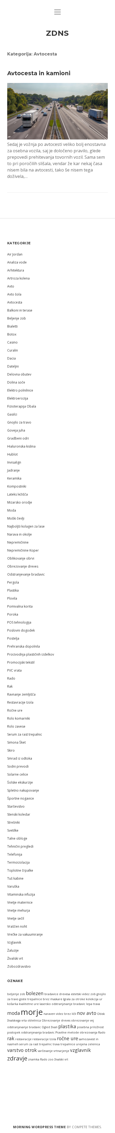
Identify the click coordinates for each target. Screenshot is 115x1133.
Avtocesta (14, 302)
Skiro (11, 750)
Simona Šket (16, 742)
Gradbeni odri (18, 438)
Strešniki (13, 822)
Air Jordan (14, 254)
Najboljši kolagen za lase (26, 526)
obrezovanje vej (82, 1020)
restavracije (23, 1039)
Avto (10, 286)
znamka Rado (37, 1059)
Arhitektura (15, 270)
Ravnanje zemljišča (21, 694)
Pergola (13, 582)
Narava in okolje (19, 534)
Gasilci (12, 414)
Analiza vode (17, 262)
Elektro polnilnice (20, 390)
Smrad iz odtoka (19, 758)
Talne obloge (17, 838)
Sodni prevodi (18, 766)
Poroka (12, 614)
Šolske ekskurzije (20, 782)
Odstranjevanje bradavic (26, 574)
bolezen (35, 993)
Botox (11, 334)
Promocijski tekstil (20, 662)
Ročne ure (14, 710)
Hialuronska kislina (21, 446)
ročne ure (67, 1038)
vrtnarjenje (61, 1051)
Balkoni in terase (19, 310)
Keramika (14, 478)
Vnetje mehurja (18, 910)
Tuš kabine (15, 878)
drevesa (64, 994)
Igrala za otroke (74, 999)
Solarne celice (17, 774)
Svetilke (12, 830)
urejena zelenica (88, 1044)
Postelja (13, 638)
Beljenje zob (16, 318)
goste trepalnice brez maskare (40, 999)
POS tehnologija (19, 622)
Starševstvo (16, 806)
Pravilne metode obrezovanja (76, 1032)
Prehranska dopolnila (23, 646)
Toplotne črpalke (20, 870)
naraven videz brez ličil (60, 1014)
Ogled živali (49, 1027)
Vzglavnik (14, 942)
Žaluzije (13, 950)
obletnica (34, 1020)
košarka (12, 1004)
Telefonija (14, 854)
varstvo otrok (22, 1050)
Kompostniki (16, 486)
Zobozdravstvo (19, 966)
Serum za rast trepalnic (24, 734)
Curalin (12, 350)
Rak (10, 686)
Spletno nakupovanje (23, 790)
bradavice (51, 994)
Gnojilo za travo (19, 422)
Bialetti (12, 326)
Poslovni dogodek (21, 630)
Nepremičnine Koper (23, 550)
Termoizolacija (18, 862)
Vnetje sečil (15, 918)
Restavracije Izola (20, 702)
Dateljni (13, 366)
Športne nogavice (20, 798)
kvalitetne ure (29, 1004)
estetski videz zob (83, 994)
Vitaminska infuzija (21, 894)
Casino (12, 342)
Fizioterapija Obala (21, 406)
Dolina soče (16, 382)
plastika (67, 1026)
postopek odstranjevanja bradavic (31, 1032)
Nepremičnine (18, 542)
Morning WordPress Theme (39, 1127)
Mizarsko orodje (19, 502)
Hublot (12, 454)
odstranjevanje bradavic (24, 1027)
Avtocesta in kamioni (38, 73)
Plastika (13, 590)
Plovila (12, 598)
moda (13, 1013)
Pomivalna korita (20, 606)
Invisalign (14, 462)
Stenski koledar (18, 814)
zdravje (17, 1058)
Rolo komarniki (18, 718)
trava (56, 1044)
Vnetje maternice (20, 902)
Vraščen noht (17, 926)
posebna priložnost (90, 1027)
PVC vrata (14, 670)
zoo (50, 1059)
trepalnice (67, 1044)
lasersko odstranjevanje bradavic (62, 1004)
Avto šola (14, 294)
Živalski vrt (15, 958)
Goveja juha (16, 430)
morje (32, 1012)
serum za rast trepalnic (35, 1044)
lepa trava (93, 1004)
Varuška (13, 886)
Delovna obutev (19, 374)
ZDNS (57, 33)
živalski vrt (61, 1059)
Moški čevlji (15, 518)
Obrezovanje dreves (22, 566)
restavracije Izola (44, 1039)
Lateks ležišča (17, 494)
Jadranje (13, 470)
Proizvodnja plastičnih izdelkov (30, 654)
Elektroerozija (17, 398)
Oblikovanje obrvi (20, 558)
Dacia (11, 358)
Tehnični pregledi (20, 846)
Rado (11, 678)
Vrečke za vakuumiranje (25, 934)
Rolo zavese (16, 726)
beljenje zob (16, 994)
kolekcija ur (94, 999)
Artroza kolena (18, 278)
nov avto (86, 1013)
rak (10, 1038)
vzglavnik (80, 1050)
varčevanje (45, 1051)
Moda (11, 510)
